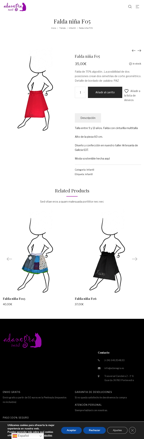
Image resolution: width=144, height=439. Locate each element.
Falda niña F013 (14, 299)
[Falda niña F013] (139, 50)
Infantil (72, 28)
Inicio (53, 28)
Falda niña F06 (86, 299)
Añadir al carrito (105, 92)
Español (23, 435)
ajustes (48, 435)
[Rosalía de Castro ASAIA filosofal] (134, 50)
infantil (89, 174)
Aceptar (71, 430)
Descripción (87, 117)
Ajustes (117, 430)
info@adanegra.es (114, 368)
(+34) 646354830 (114, 360)
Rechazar (94, 430)
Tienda (62, 28)
